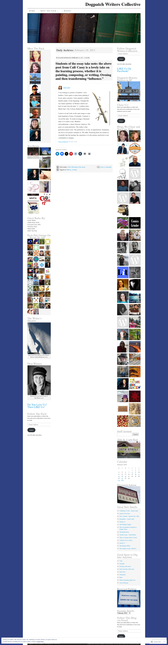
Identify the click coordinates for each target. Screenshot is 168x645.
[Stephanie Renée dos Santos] (134, 421)
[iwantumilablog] (123, 198)
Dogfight (121, 563)
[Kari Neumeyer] (123, 223)
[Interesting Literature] (123, 273)
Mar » (122, 480)
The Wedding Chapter (125, 524)
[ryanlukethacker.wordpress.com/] (134, 310)
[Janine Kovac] (123, 297)
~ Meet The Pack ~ (48, 11)
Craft (69, 167)
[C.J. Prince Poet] (123, 359)
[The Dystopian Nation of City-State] (134, 396)
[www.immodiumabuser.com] (123, 161)
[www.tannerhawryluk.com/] (134, 260)
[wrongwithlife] (134, 335)
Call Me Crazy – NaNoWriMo (127, 535)
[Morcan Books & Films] (123, 211)
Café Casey (66, 87)
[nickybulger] (123, 285)
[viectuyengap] (123, 149)
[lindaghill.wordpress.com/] (123, 347)
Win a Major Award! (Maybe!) (127, 548)
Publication (122, 574)
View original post (63, 141)
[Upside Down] (45, 187)
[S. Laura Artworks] (134, 235)
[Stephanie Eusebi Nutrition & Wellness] (123, 260)
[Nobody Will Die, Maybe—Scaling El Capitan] (45, 151)
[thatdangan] (123, 322)
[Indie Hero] (134, 248)
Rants (121, 577)
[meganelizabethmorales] (134, 322)
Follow (31, 430)
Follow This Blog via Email (126, 619)
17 (139, 474)
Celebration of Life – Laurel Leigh (128, 511)
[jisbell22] (123, 335)
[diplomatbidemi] (123, 310)
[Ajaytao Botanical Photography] (123, 173)
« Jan (118, 480)
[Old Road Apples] (123, 421)
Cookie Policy (40, 641)
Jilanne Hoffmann (64, 58)
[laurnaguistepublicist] (123, 248)
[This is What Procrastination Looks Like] (33, 175)
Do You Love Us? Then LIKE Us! (37, 406)
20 (125, 476)
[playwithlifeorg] (134, 285)
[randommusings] (134, 347)
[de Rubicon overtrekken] (123, 372)
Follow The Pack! (37, 414)
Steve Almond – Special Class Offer (129, 516)
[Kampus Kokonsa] (134, 211)
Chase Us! (122, 105)
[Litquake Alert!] (33, 208)
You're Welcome (123, 583)
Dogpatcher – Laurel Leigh (126, 519)
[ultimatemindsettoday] (134, 186)
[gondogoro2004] (134, 149)
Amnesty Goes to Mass (125, 540)
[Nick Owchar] (134, 409)
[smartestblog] (134, 173)
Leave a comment (105, 167)
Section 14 (122, 522)
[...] (134, 136)
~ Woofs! (67, 11)
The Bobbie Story (124, 532)
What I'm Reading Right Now (127, 580)
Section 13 (122, 543)
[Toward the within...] (134, 297)
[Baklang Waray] (123, 186)
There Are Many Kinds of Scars (128, 537)
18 (119, 476)
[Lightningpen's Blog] (123, 235)
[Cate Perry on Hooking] (45, 175)
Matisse (68, 170)
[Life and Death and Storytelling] (33, 198)
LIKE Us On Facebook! (124, 70)
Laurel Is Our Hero (124, 513)
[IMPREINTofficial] (123, 409)
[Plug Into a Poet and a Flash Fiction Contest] (45, 199)
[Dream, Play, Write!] (134, 198)
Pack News (122, 572)
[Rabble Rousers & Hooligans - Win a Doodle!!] (33, 187)
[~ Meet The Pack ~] (45, 162)
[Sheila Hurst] (123, 396)
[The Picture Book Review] (134, 384)
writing (74, 170)
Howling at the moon (78, 167)
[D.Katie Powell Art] (134, 372)
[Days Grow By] (134, 161)
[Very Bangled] (134, 359)
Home (32, 11)
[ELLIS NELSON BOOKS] (123, 136)
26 (122, 478)
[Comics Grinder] (134, 223)
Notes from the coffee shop (126, 569)
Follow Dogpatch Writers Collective (127, 50)
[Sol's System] (123, 384)
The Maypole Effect (124, 546)
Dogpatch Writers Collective (113, 4)
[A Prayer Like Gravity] (134, 273)
